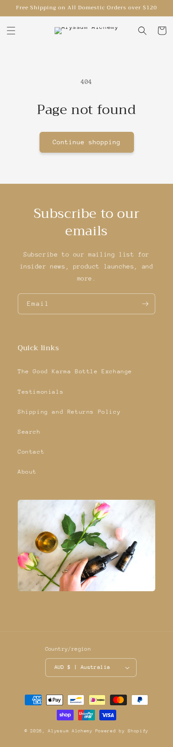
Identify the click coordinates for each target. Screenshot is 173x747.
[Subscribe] (145, 303)
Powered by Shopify (122, 731)
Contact (31, 451)
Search (29, 431)
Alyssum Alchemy (70, 731)
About (27, 471)
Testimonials (40, 391)
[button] (11, 30)
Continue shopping (87, 142)
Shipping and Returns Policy (69, 411)
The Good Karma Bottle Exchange (75, 371)
